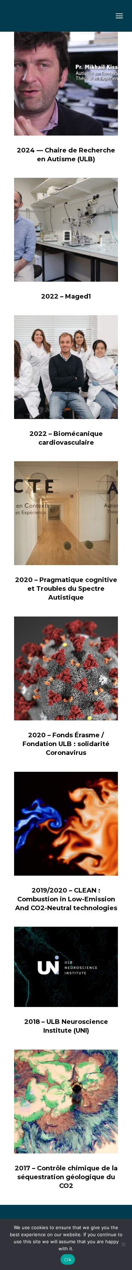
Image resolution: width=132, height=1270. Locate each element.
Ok (67, 1259)
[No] (123, 1244)
